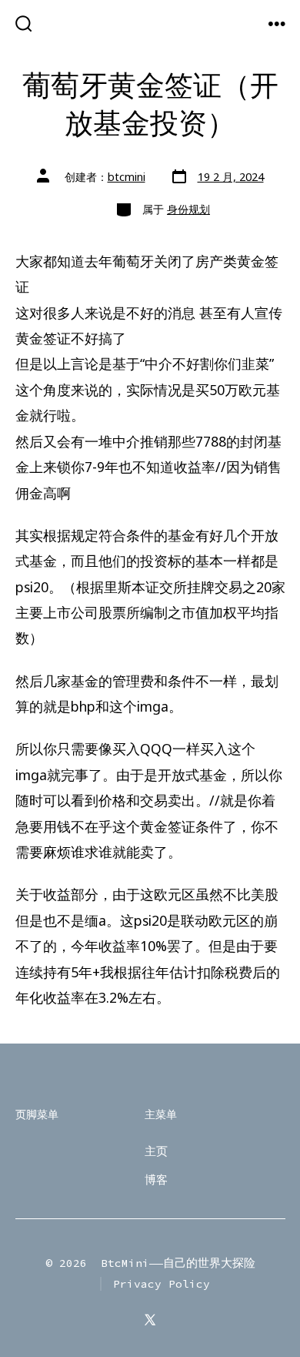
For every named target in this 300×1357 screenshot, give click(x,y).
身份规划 (188, 209)
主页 (156, 1151)
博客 (156, 1180)
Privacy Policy (161, 1284)
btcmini (126, 176)
